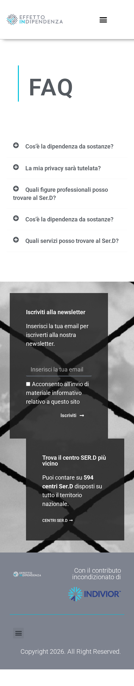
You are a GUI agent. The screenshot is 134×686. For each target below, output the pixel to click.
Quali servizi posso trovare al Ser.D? (72, 240)
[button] (103, 19)
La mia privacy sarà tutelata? (63, 168)
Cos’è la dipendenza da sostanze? (69, 146)
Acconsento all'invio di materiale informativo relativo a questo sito (57, 393)
